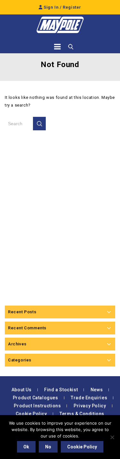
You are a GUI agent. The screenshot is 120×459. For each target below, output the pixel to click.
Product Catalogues (35, 397)
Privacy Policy (90, 405)
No (48, 446)
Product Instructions (37, 405)
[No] (112, 437)
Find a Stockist (61, 389)
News (97, 389)
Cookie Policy (31, 413)
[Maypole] (60, 25)
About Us (22, 389)
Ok (26, 446)
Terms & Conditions (82, 413)
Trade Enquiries (89, 397)
